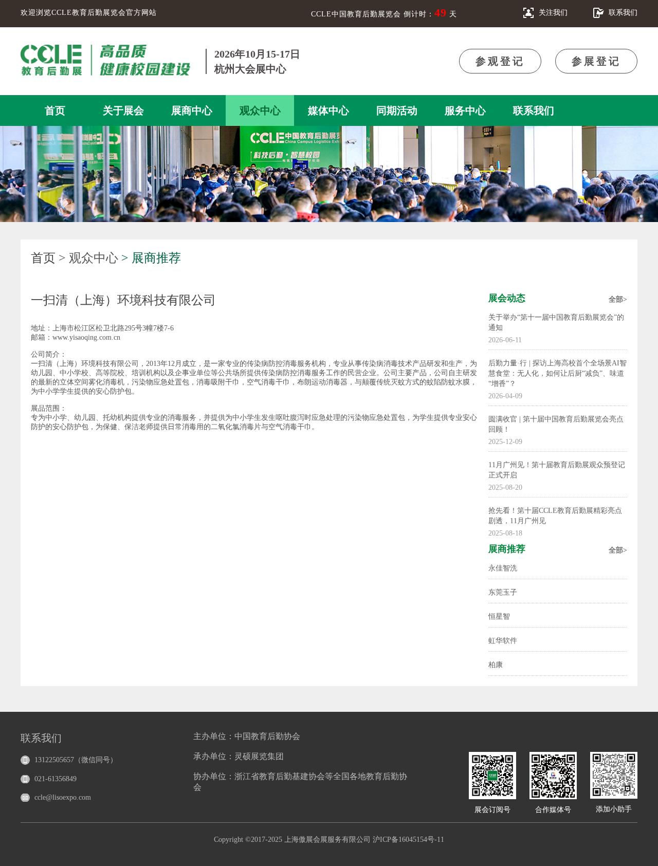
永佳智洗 (502, 568)
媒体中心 (328, 110)
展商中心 (191, 110)
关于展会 (123, 110)
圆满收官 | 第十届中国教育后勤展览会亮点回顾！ (556, 424)
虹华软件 (502, 640)
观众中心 (260, 110)
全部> (618, 299)
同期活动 (396, 110)
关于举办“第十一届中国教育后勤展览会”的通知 (556, 322)
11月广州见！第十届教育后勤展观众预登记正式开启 (556, 470)
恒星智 (499, 616)
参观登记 (500, 61)
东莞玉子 (502, 592)
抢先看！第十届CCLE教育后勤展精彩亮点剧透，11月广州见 (555, 516)
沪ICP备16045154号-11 (408, 839)
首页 (55, 110)
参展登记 (596, 61)
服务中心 (465, 110)
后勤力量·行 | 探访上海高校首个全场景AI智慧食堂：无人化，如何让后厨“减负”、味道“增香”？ (557, 373)
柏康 (495, 665)
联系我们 (533, 110)
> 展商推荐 (151, 258)
